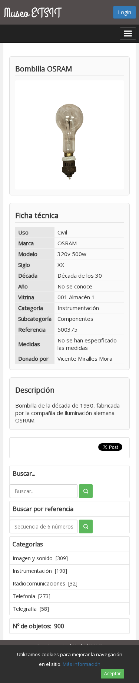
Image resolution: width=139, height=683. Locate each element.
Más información (81, 664)
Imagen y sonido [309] (40, 558)
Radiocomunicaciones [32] (45, 583)
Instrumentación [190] (40, 570)
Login (124, 12)
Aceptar (112, 673)
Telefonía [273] (31, 596)
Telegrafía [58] (31, 608)
